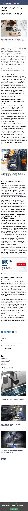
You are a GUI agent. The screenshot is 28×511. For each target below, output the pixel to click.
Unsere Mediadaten (19, 273)
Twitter (5, 332)
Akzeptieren (14, 509)
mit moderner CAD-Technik (13, 82)
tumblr (13, 332)
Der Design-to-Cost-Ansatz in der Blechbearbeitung (11, 424)
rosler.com (3, 350)
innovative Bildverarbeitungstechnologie (13, 188)
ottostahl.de (4, 353)
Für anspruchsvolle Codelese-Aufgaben (12, 399)
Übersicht (3, 459)
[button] (25, 1)
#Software (3, 364)
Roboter (14, 185)
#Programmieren (5, 361)
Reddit (16, 332)
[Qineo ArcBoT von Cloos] (13, 439)
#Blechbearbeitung (5, 360)
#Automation (4, 358)
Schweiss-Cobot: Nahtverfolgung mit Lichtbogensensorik (12, 451)
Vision (4, 185)
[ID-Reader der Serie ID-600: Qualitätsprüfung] (13, 383)
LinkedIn (8, 332)
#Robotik (3, 363)
